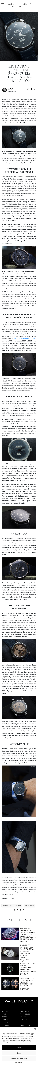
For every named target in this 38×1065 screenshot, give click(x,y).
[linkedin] (28, 89)
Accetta (19, 1047)
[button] (35, 1029)
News (3, 1014)
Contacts (24, 1020)
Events (4, 1017)
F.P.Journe (29, 905)
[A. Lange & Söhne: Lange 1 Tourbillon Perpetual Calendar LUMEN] (10, 969)
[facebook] (25, 89)
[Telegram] (31, 89)
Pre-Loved (24, 1011)
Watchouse (25, 1014)
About (23, 1017)
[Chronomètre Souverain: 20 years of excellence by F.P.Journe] (10, 984)
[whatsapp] (34, 89)
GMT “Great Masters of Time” (25, 338)
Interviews (6, 1025)
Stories (4, 1020)
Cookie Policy (18, 1062)
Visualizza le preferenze (19, 1058)
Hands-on (5, 1023)
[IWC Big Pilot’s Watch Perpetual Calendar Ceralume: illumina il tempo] (10, 954)
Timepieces (5, 1011)
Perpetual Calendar (12, 905)
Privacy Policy (26, 1025)
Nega (19, 1053)
